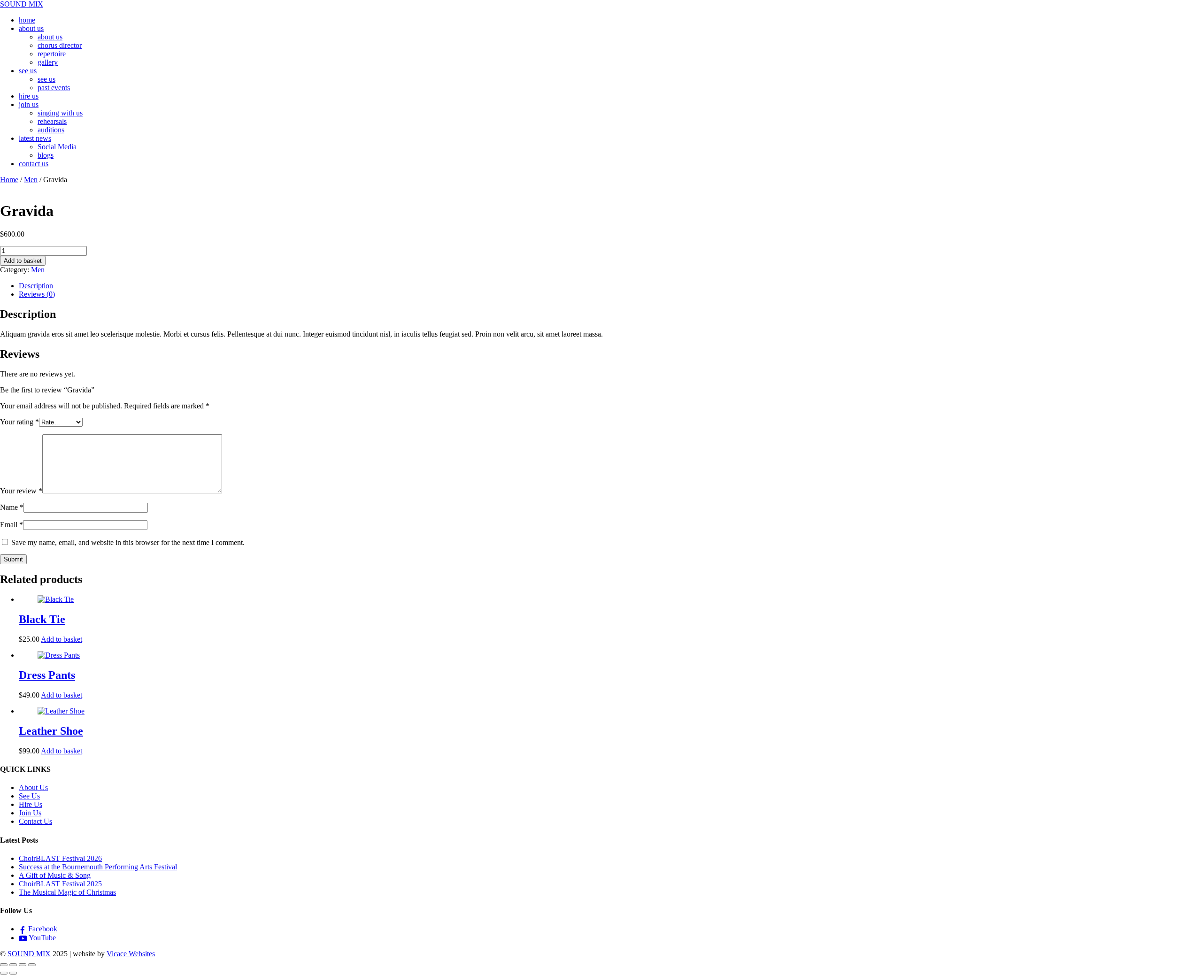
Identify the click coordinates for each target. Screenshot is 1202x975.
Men (31, 180)
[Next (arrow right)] (13, 973)
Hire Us (30, 804)
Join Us (30, 813)
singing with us (60, 113)
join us (29, 104)
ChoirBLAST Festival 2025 (60, 884)
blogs (46, 155)
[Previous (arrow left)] (4, 973)
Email (11, 525)
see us (28, 71)
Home (9, 180)
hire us (29, 96)
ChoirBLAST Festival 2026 (60, 858)
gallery (48, 62)
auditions (51, 130)
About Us (33, 787)
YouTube (41, 938)
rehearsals (52, 121)
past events (54, 88)
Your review (21, 491)
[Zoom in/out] (4, 964)
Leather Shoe (51, 731)
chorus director (60, 45)
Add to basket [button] (61, 639)
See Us (29, 796)
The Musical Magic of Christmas (67, 892)
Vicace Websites (131, 954)
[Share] (22, 964)
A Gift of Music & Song (55, 875)
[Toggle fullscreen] (13, 964)
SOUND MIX (29, 954)
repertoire (52, 54)
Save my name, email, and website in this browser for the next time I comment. (128, 542)
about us (31, 28)
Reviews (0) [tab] (37, 294)
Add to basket (23, 260)
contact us (33, 164)
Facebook (41, 929)
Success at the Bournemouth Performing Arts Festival (98, 867)
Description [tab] (36, 286)
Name (11, 507)
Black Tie (42, 619)
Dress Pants (47, 675)
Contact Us (35, 821)
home (27, 20)
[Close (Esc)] (32, 964)
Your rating (19, 422)
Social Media (57, 147)
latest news (35, 138)
